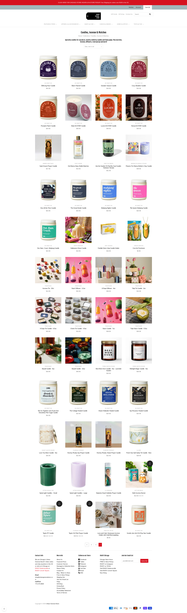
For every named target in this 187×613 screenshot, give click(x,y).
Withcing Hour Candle (48, 86)
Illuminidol (108, 490)
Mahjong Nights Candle (108, 208)
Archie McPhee (138, 245)
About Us (59, 559)
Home (80, 36)
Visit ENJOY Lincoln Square (108, 570)
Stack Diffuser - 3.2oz (78, 288)
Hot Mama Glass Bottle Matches (78, 166)
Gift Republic (139, 490)
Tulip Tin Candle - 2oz (139, 288)
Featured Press (61, 562)
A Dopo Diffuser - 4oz (108, 288)
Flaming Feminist (78, 450)
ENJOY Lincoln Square (42, 570)
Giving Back (60, 586)
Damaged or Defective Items (65, 566)
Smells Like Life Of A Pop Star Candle (139, 533)
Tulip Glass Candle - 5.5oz (138, 328)
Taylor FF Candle (48, 533)
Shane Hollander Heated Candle (108, 411)
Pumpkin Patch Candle (48, 126)
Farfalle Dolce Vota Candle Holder (108, 248)
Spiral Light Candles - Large (78, 493)
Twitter (82, 562)
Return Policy (61, 568)
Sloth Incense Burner (139, 493)
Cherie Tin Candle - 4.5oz (78, 328)
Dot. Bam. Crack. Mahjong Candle (48, 248)
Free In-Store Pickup (63, 575)
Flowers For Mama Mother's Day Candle (139, 166)
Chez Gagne (78, 163)
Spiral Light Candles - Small (48, 493)
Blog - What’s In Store (63, 573)
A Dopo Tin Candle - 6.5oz (48, 328)
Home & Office (122, 24)
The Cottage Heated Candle (78, 411)
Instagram (83, 566)
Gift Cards (114, 14)
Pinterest (83, 564)
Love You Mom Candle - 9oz (48, 453)
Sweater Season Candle (108, 86)
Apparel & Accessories (70, 24)
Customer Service (62, 564)
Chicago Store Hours (106, 559)
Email (82, 570)
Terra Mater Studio (108, 366)
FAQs (58, 581)
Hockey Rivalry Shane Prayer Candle (109, 453)
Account (138, 7)
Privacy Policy (61, 588)
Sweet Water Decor (48, 450)
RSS (81, 573)
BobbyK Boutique (48, 163)
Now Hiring (103, 573)
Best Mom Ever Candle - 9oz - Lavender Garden (108, 369)
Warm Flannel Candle (78, 86)
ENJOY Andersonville (41, 568)
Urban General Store (52, 603)
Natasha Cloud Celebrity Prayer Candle (108, 493)
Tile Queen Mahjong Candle (139, 208)
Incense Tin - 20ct (48, 288)
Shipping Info (61, 577)
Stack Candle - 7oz (109, 328)
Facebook (83, 559)
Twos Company (78, 245)
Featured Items (49, 24)
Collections (86, 36)
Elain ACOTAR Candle (78, 126)
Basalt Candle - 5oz (48, 369)
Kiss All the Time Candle (48, 208)
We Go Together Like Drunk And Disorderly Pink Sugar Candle (48, 411)
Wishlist (131, 7)
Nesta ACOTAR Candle (138, 126)
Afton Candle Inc (48, 490)
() (147, 7)
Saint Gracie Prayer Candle (48, 166)
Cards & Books (105, 24)
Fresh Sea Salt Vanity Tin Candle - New (138, 453)
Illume (139, 450)
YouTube (83, 568)
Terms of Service (62, 592)
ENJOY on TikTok (105, 566)
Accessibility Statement (64, 590)
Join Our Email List (62, 579)
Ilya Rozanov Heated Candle (139, 411)
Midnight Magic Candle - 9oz (139, 369)
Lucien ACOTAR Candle (108, 126)
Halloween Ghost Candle (78, 248)
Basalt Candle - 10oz (78, 369)
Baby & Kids (89, 24)
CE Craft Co (48, 83)
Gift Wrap (121, 14)
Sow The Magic (108, 163)
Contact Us (129, 14)
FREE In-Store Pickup (106, 562)
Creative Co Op (108, 530)
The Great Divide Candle (78, 208)
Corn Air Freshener (139, 248)
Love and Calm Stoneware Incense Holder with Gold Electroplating (108, 534)
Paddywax (48, 286)
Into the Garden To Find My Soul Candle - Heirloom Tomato (109, 167)
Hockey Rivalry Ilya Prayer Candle (78, 453)
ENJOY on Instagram (106, 564)
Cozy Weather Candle (139, 86)
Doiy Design (108, 245)
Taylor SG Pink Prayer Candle (78, 533)
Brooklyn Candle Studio (138, 163)
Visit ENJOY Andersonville (108, 568)
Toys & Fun (138, 24)
